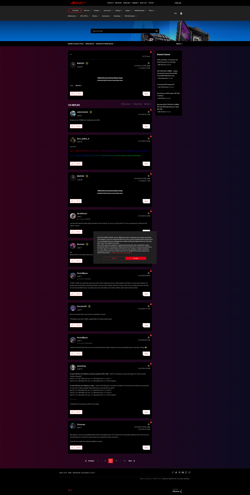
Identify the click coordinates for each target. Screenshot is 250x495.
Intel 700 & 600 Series (163, 87)
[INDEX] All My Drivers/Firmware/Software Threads (110, 78)
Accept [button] (136, 258)
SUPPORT (151, 3)
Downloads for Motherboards (104, 44)
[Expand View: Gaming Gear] (111, 16)
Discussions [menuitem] (107, 10)
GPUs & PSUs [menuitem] (84, 16)
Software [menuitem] (96, 10)
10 (116, 461)
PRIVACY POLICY (157, 478)
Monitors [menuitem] (94, 16)
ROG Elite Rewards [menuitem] (130, 16)
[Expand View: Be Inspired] (81, 10)
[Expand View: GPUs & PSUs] (89, 16)
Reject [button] (114, 258)
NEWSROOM (76, 473)
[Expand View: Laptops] (131, 10)
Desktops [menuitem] (118, 10)
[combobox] (125, 31)
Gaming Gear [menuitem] (105, 16)
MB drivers (78, 85)
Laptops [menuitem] (127, 10)
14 (124, 461)
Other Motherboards (163, 78)
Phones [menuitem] (151, 10)
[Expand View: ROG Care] (91, 10)
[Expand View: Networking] (122, 16)
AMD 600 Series (162, 111)
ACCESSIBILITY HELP (88, 473)
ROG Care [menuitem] (86, 10)
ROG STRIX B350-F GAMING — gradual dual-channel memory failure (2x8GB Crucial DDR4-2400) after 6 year (167, 73)
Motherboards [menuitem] (72, 16)
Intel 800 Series (162, 98)
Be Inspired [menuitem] (76, 10)
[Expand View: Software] (101, 10)
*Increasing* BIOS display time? (166, 84)
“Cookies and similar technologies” (121, 253)
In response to (84, 219)
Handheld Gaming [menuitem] (139, 10)
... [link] (115, 44)
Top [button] (71, 490)
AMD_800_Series (162, 64)
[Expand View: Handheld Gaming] (146, 10)
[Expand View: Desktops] (122, 10)
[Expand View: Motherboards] (77, 16)
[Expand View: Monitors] (99, 16)
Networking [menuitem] (117, 16)
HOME (70, 473)
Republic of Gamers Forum (76, 44)
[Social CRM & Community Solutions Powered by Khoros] (177, 491)
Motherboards (90, 44)
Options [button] (178, 44)
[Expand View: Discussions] (112, 10)
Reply (146, 94)
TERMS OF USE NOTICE (146, 478)
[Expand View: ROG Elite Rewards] (136, 16)
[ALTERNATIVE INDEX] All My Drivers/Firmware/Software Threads (110, 80)
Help (175, 13)
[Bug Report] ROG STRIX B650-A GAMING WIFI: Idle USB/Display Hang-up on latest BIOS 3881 (168, 107)
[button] (72, 94)
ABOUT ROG (63, 473)
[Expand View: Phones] (155, 10)
